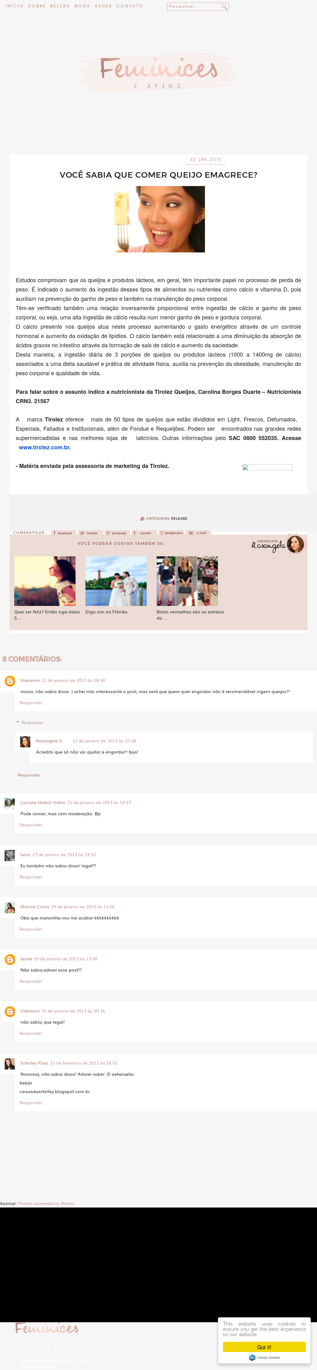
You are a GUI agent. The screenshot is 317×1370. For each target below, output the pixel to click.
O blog (38, 1348)
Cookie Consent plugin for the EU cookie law (264, 1357)
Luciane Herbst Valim (43, 802)
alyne (26, 958)
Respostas (32, 722)
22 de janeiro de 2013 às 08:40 (73, 680)
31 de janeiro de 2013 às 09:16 (73, 1010)
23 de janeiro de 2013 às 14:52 (64, 854)
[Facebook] (63, 535)
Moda (82, 6)
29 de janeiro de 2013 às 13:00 (65, 958)
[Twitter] (90, 535)
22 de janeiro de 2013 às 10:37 (99, 802)
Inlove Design (71, 1366)
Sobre (37, 6)
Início (14, 6)
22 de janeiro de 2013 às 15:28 (104, 740)
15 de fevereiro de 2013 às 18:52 (83, 1063)
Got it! (264, 1347)
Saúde (103, 6)
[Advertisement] (158, 138)
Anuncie (84, 1348)
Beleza (60, 6)
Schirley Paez (34, 1063)
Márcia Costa (34, 906)
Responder (31, 702)
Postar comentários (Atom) (46, 1203)
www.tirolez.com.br (44, 447)
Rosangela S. (49, 740)
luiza (25, 854)
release (179, 519)
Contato (130, 6)
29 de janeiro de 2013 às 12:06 (83, 906)
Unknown (30, 680)
